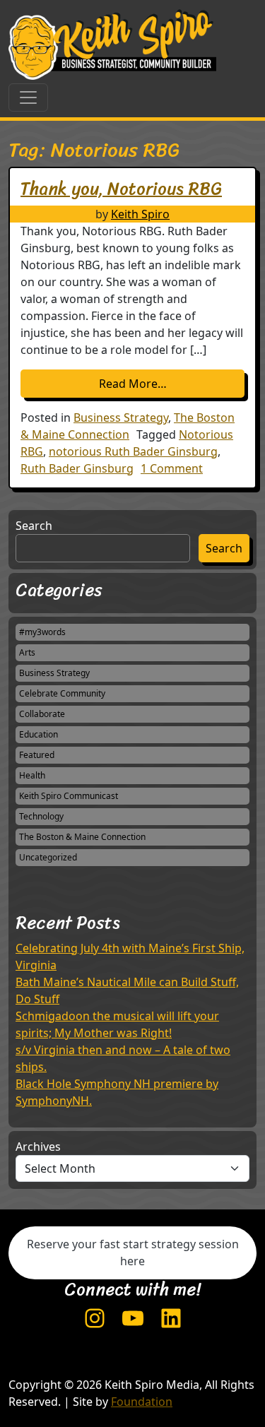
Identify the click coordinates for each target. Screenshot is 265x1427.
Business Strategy (120, 417)
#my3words (42, 632)
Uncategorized (48, 857)
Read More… (172, 383)
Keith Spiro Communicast (68, 796)
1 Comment (172, 468)
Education (38, 734)
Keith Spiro (140, 214)
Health (32, 775)
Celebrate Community (62, 693)
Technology (41, 816)
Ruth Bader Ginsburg (77, 468)
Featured (36, 755)
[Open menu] (28, 97)
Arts (27, 652)
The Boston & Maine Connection (82, 837)
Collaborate (42, 714)
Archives (38, 1146)
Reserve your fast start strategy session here (133, 1252)
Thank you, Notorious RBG (121, 188)
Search (34, 525)
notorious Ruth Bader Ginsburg (133, 451)
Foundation (141, 1401)
